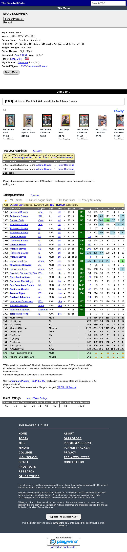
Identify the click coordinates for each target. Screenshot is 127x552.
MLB (22, 443)
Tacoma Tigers (17, 293)
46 (89, 289)
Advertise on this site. (63, 547)
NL (39, 236)
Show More (11, 72)
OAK (60, 293)
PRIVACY (70, 452)
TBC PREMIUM (57, 205)
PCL (40, 273)
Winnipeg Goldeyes (20, 309)
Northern (43, 309)
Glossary (37, 151)
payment (57, 523)
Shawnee (23, 62)
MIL (59, 261)
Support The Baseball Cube (63, 517)
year (5, 161)
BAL (59, 281)
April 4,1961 (21, 55)
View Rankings (66, 165)
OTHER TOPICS (29, 476)
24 (89, 297)
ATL (59, 212)
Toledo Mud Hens (19, 313)
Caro (40, 220)
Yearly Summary (91, 200)
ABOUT (69, 433)
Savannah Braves (19, 224)
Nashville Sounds (19, 305)
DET (59, 313)
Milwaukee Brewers (20, 265)
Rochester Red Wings (21, 281)
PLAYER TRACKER (77, 447)
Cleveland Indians (20, 277)
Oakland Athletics (20, 297)
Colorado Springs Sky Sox (23, 273)
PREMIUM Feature (67, 387)
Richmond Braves (19, 228)
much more (66, 158)
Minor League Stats (40, 200)
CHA (60, 301)
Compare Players (20, 381)
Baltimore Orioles (19, 289)
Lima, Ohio (16, 58)
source (13, 161)
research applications (22, 158)
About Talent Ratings (37, 398)
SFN (59, 285)
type (31, 161)
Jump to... (63, 91)
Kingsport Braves (19, 212)
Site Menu (63, 8)
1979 (23, 66)
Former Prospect (13, 19)
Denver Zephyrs (18, 261)
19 (89, 236)
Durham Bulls (17, 220)
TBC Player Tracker (47, 158)
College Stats (67, 200)
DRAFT (23, 462)
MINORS (24, 447)
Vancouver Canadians (21, 301)
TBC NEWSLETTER (77, 457)
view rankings (64, 161)
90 (89, 244)
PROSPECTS (27, 466)
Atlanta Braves (39, 66)
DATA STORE (73, 438)
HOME (23, 433)
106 (89, 248)
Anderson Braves (19, 216)
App (40, 212)
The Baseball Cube (13, 3)
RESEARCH (27, 471)
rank (55, 161)
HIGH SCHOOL (28, 457)
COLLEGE (25, 452)
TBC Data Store (16, 205)
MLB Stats (16, 200)
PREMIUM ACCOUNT (77, 443)
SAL (40, 216)
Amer (41, 261)
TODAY (23, 438)
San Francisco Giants (22, 285)
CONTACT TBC (74, 462)
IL (39, 228)
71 (89, 277)
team (38, 161)
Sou (40, 224)
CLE (59, 273)
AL (39, 265)
